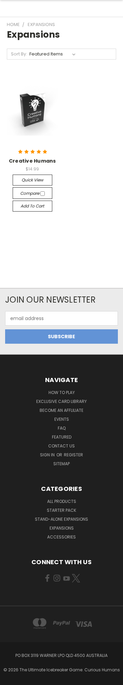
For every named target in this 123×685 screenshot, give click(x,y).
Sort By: (19, 54)
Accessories (61, 537)
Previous (10, 678)
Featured (61, 437)
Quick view (32, 180)
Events (61, 419)
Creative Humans (32, 160)
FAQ (62, 428)
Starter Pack (61, 510)
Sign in (48, 455)
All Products (61, 501)
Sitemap (61, 464)
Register (73, 455)
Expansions (62, 528)
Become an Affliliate (61, 410)
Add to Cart (32, 206)
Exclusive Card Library (61, 401)
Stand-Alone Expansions (61, 519)
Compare (30, 193)
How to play (62, 392)
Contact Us (61, 446)
